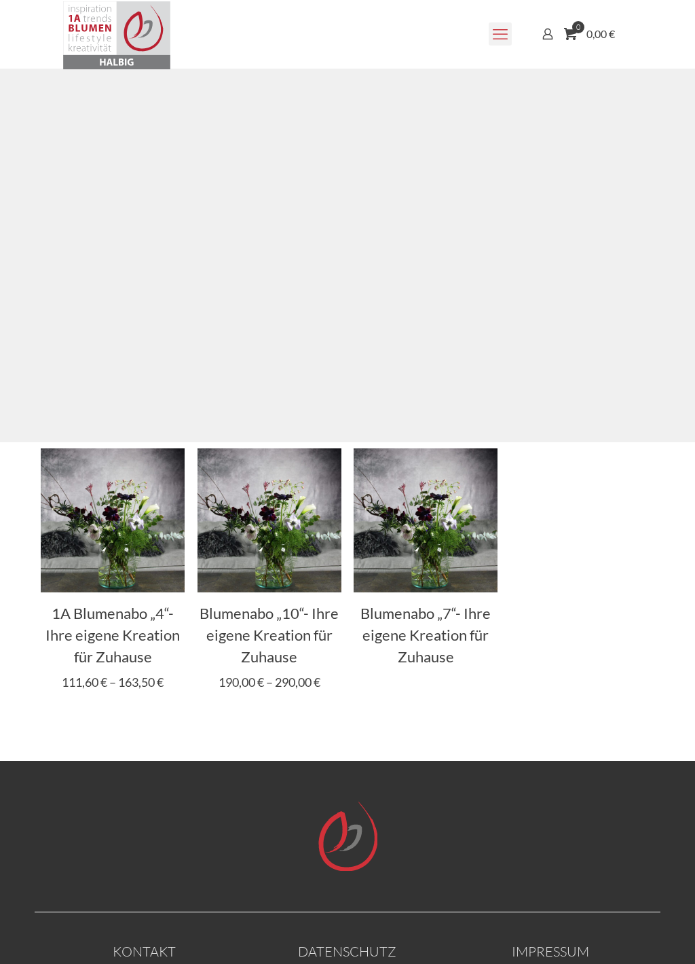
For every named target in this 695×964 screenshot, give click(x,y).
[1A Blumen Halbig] (116, 34)
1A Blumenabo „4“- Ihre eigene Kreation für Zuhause (112, 635)
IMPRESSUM (550, 951)
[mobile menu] (500, 34)
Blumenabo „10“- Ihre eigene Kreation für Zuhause (269, 635)
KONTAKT (144, 951)
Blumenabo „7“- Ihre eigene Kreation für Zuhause (425, 635)
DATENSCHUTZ (347, 951)
